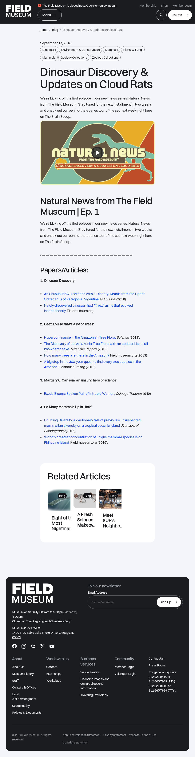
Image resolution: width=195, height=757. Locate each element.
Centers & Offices (24, 687)
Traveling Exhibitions (94, 695)
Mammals (111, 50)
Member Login (182, 5)
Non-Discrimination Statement (81, 735)
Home (43, 30)
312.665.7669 (158, 690)
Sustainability (21, 706)
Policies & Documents (27, 712)
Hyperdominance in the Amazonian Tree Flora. (80, 337)
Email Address (97, 592)
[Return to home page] (32, 593)
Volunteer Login (125, 674)
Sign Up (165, 602)
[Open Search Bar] (161, 15)
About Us (18, 667)
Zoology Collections (105, 57)
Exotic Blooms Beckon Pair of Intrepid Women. (79, 393)
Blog (55, 30)
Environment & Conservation (80, 50)
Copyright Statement (76, 742)
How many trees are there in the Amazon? (76, 355)
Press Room (157, 665)
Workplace (53, 680)
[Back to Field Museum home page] (18, 11)
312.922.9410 (158, 686)
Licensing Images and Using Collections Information (94, 683)
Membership (147, 5)
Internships (53, 674)
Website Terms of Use (143, 735)
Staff (15, 680)
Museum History (23, 674)
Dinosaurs (49, 50)
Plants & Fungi (132, 50)
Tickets (176, 15)
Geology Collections (74, 57)
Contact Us (156, 658)
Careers (51, 667)
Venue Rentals (90, 672)
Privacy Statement (114, 735)
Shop (164, 5)
